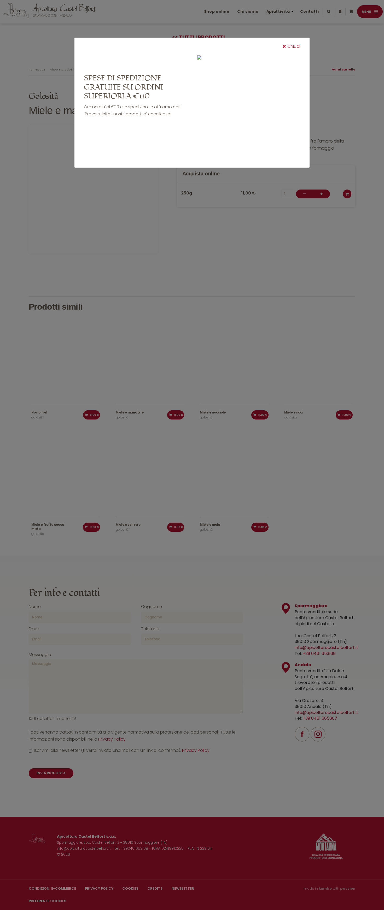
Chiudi (293, 46)
